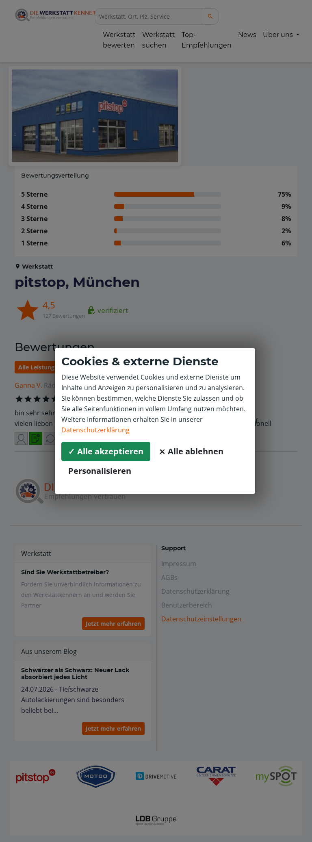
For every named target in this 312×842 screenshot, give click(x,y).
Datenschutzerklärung (95, 429)
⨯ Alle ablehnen (191, 451)
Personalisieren (99, 470)
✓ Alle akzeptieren (105, 451)
